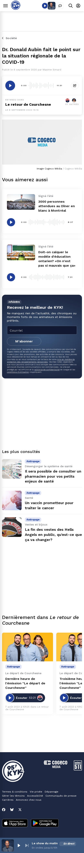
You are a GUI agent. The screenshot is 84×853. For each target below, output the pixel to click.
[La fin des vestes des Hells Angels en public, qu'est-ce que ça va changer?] (12, 527)
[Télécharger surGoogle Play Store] (45, 823)
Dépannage (51, 791)
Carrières (7, 799)
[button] (19, 845)
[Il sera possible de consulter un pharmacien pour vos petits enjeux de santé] (12, 469)
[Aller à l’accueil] (16, 9)
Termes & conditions (14, 791)
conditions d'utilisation (18, 372)
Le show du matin (45, 843)
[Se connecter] (78, 5)
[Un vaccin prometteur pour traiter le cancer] (12, 500)
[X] (20, 809)
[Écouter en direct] (45, 5)
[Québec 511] (78, 769)
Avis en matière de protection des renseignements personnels (41, 360)
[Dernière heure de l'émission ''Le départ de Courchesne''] (27, 647)
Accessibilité (35, 795)
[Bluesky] (11, 809)
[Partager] (75, 85)
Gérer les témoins (13, 795)
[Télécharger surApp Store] (15, 823)
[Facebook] (3, 809)
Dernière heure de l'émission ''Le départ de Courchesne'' (25, 683)
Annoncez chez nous (28, 799)
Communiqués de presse (60, 795)
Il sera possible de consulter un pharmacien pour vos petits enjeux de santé (53, 476)
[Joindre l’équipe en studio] (60, 6)
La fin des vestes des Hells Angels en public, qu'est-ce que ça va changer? (53, 534)
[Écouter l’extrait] (10, 85)
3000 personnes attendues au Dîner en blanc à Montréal (56, 206)
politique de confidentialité (47, 369)
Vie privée (36, 791)
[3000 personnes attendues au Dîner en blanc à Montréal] (21, 202)
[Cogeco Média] (55, 767)
